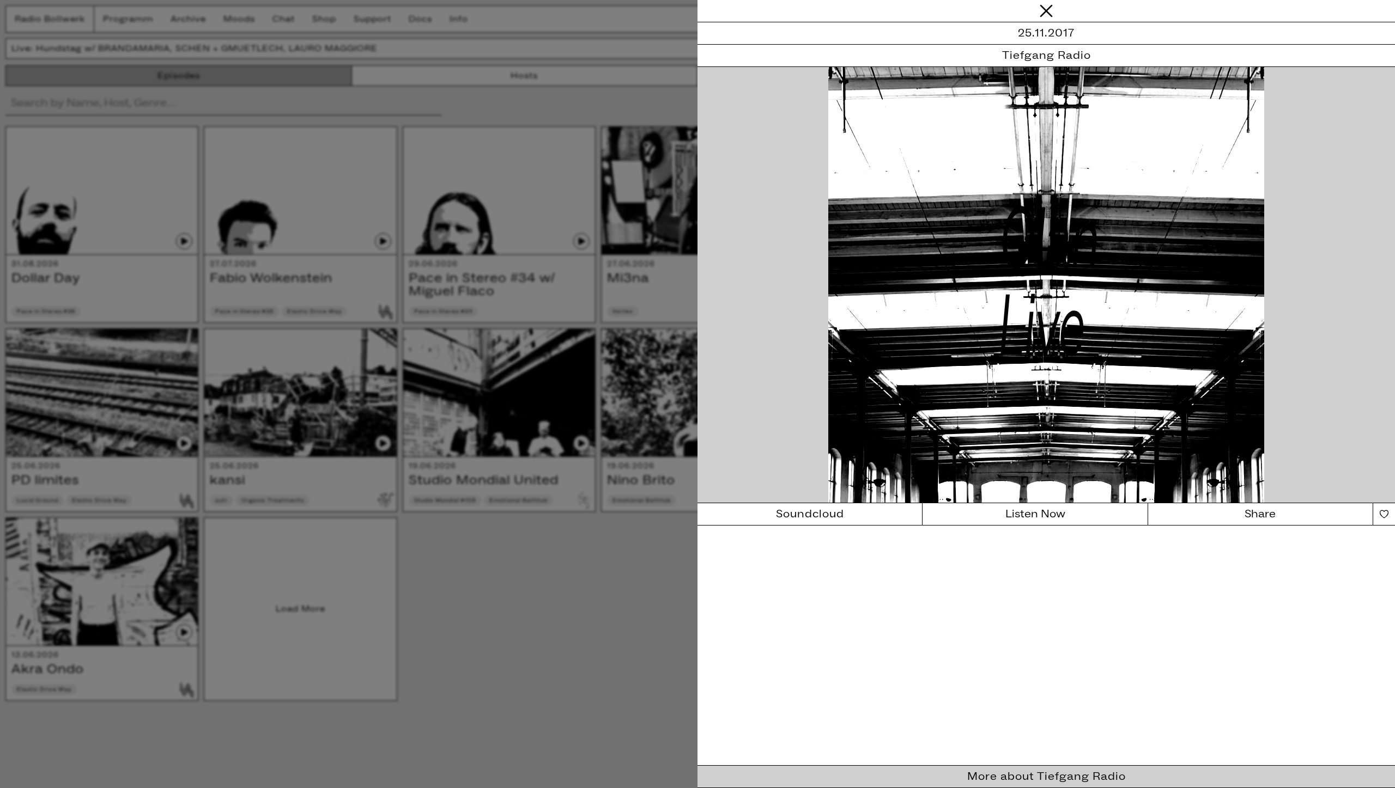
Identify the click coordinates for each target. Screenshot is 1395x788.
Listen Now (1035, 514)
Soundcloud (810, 514)
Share (1260, 514)
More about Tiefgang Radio (1046, 776)
